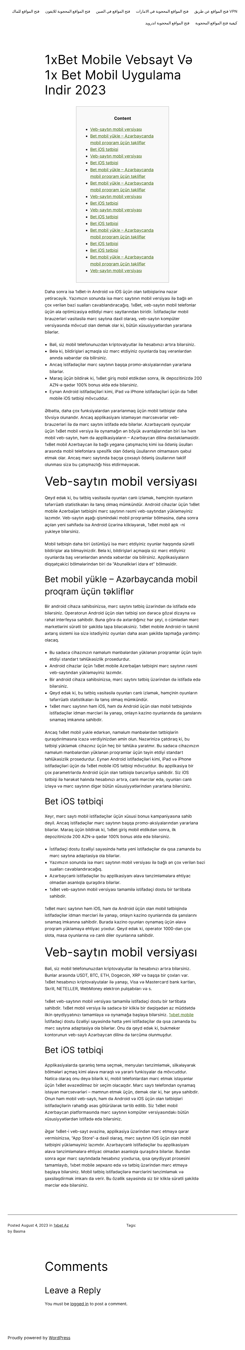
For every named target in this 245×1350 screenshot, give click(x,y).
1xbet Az (61, 1225)
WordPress (59, 1337)
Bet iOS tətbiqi (104, 149)
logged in (79, 1303)
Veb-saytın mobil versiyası (116, 129)
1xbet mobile (181, 1014)
